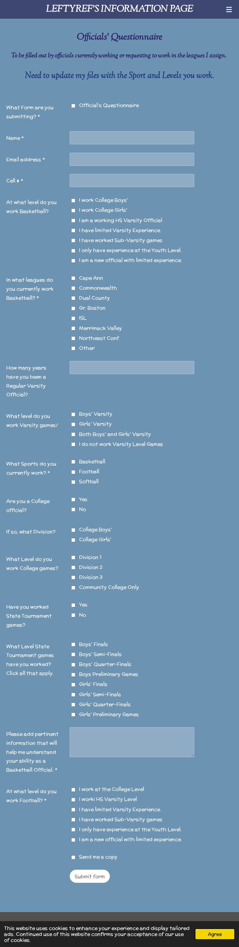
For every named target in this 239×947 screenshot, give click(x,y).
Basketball (92, 461)
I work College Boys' (103, 200)
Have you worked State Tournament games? (29, 615)
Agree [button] (215, 934)
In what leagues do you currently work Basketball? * (30, 288)
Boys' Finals (93, 644)
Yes (83, 499)
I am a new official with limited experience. (130, 260)
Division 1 (90, 557)
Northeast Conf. (99, 338)
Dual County (94, 297)
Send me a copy (98, 856)
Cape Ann (91, 277)
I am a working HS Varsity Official (120, 220)
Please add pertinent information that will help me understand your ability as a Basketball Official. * (32, 751)
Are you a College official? (27, 506)
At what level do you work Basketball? (31, 207)
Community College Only (109, 587)
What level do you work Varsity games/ (32, 420)
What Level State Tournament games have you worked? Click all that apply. (30, 660)
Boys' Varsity (95, 413)
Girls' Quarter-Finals (105, 704)
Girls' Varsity (95, 423)
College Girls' (95, 539)
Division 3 (91, 577)
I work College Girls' (103, 210)
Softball (89, 481)
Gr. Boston (92, 307)
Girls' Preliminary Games (109, 714)
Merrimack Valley (100, 328)
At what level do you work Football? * (31, 796)
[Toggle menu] (229, 9)
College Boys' (95, 529)
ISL (83, 317)
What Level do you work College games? (32, 563)
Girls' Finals (93, 684)
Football (89, 471)
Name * (15, 138)
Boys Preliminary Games (108, 674)
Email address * (25, 159)
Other (87, 348)
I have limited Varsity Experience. (120, 230)
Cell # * (14, 180)
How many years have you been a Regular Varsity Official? (26, 381)
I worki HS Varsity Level (108, 799)
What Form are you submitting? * (30, 112)
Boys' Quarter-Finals (105, 664)
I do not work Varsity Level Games (121, 444)
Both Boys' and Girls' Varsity (115, 434)
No (82, 509)
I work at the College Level (111, 789)
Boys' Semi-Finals (100, 654)
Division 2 (90, 567)
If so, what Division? (30, 531)
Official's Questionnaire (109, 105)
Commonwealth (98, 287)
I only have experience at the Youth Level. (130, 250)
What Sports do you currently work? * (31, 468)
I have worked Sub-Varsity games (120, 240)
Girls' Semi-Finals (100, 694)
